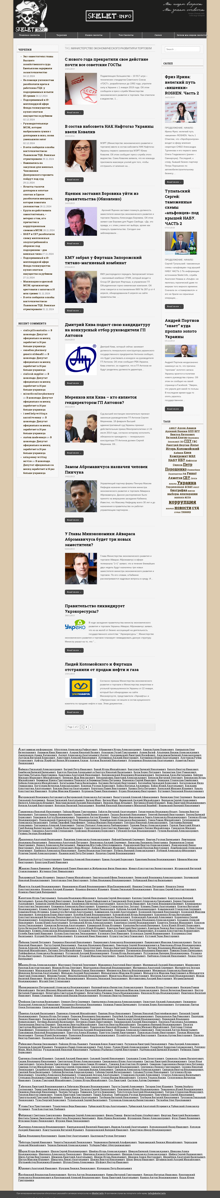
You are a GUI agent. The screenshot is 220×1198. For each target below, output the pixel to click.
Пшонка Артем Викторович (174, 1035)
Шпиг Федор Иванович (140, 1159)
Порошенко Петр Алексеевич (53, 1029)
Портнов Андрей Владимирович (92, 1029)
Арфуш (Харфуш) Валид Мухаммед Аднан (61, 760)
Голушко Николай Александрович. (146, 822)
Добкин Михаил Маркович (108, 847)
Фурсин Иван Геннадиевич (72, 1120)
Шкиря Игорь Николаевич (110, 1156)
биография (178, 490)
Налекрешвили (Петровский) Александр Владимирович (54, 987)
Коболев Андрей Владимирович (136, 909)
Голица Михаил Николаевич (105, 822)
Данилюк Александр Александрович (86, 839)
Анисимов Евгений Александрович (179, 755)
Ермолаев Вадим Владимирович (155, 859)
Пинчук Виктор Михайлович (117, 1024)
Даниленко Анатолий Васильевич (40, 839)
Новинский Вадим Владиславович (76, 995)
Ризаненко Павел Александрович (75, 1047)
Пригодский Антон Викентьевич (176, 1029)
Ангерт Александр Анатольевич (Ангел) (83, 755)
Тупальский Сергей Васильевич (87, 1100)
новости (182, 507)
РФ (184, 473)
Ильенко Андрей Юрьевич (57, 889)
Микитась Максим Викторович (129, 975)
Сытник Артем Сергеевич (143, 1080)
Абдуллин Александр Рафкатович (76, 749)
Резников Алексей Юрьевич (35, 1047)
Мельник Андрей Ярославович (80, 972)
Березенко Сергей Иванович (139, 780)
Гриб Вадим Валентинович (35, 828)
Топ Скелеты (126, 35)
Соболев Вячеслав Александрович (73, 1072)
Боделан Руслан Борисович (98, 785)
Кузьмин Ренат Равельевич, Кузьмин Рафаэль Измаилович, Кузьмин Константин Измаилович (139, 930)
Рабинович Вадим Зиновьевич (37, 1043)
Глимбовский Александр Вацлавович (123, 819)
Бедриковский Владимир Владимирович (128, 774)
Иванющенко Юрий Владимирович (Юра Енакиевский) (96, 886)
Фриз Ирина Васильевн (111, 1118)
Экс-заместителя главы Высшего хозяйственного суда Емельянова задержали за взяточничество (38, 64)
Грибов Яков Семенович (68, 828)
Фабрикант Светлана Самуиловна (40, 1115)
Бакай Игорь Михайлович (110, 769)
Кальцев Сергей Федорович (114, 898)
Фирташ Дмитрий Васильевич (180, 1115)
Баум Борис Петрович (147, 772)
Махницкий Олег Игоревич (52, 970)
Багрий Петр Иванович (78, 769)
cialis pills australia (35, 330)
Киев (187, 452)
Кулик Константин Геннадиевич (75, 933)
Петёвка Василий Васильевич (55, 1021)
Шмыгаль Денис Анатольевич (70, 1159)
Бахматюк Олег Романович (179, 772)
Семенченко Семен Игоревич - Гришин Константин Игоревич (109, 1064)
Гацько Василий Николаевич (128, 814)
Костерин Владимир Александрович (152, 919)
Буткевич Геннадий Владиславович (181, 791)
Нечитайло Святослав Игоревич (66, 992)
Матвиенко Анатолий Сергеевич (153, 967)
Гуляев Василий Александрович (178, 830)
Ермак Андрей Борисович (118, 859)
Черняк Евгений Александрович (67, 1145)
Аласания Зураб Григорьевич (119, 752)
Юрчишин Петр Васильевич (114, 1168)
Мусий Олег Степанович (54, 981)
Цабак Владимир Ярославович (37, 1135)
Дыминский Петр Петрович (76, 853)
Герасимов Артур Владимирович (54, 817)
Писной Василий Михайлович (69, 1027)
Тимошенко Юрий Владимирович (182, 1089)
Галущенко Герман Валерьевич (53, 814)
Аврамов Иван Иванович (52, 752)
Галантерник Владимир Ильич (157, 811)
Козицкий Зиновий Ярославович (159, 911)
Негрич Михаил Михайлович (55, 990)
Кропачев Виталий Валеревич (141, 925)
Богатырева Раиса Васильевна (78, 782)
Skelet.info (98, 1193)
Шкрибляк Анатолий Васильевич (184, 1156)
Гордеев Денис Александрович (149, 825)
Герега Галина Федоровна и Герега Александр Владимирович (149, 817)
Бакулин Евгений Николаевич (147, 769)
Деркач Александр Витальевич (55, 845)
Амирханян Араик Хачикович (37, 755)
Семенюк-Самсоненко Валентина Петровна (176, 1064)
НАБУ (172, 460)
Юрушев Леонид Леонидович (77, 1168)
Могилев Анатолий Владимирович (172, 975)
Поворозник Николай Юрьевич (109, 1027)
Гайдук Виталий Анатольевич (117, 811)
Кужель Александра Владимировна (54, 930)
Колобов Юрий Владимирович (92, 914)
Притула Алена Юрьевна (82, 1032)
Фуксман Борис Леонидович (36, 1120)
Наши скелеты (94, 35)
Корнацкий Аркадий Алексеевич (152, 917)
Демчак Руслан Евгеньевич (163, 839)
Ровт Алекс (104, 1047)
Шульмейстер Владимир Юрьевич (40, 1162)
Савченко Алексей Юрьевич (35, 1058)
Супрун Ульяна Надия (151, 1077)
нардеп (170, 508)
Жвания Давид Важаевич (34, 868)
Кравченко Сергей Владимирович (135, 922)
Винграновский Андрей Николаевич (79, 802)
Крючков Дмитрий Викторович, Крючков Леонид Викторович (146, 928)
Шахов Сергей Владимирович (69, 1151)
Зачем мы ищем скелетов (191, 35)
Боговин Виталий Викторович (117, 782)
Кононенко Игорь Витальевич (173, 914)
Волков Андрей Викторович (35, 805)
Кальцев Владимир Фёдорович (76, 898)
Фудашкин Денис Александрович (148, 1118)
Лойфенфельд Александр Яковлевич (41, 953)
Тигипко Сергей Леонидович (98, 1089)
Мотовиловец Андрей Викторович (150, 978)
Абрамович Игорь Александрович (120, 749)
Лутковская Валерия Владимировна (166, 953)
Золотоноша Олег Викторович (69, 880)
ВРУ (197, 431)
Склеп (158, 35)
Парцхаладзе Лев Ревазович (172, 1016)
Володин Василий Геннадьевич (74, 805)
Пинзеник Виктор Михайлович (77, 1024)
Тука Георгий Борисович (50, 1100)
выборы (173, 493)
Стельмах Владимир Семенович (38, 1077)
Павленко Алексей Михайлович (76, 1013)
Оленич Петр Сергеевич (75, 1001)
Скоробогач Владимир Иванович (55, 1069)
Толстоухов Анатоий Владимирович (140, 1091)
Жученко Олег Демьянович (56, 871)
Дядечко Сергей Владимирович (115, 853)
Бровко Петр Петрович (142, 788)
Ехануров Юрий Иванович (51, 862)
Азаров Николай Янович (84, 752)
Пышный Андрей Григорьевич (61, 1038)
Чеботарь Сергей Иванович (35, 1142)
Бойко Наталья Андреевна (132, 785)
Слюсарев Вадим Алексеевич (95, 1069)
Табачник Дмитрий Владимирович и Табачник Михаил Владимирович (64, 1086)
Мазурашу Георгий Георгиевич (77, 964)
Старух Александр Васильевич (181, 1074)
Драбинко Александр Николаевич (55, 850)
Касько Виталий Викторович (53, 901)
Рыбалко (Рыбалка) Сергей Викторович (113, 1049)
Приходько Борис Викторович (156, 1032)
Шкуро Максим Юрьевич (33, 1159)
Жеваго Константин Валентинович (151, 868)
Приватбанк (193, 469)
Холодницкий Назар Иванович (168, 1126)
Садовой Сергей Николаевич (107, 1058)
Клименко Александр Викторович (73, 906)
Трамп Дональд (103, 1094)
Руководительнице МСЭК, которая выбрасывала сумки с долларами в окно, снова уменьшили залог (38, 131)
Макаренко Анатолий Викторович (119, 964)
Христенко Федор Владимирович (151, 1129)
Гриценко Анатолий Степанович (52, 830)
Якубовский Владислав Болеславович (42, 1174)
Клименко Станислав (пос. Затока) (117, 906)
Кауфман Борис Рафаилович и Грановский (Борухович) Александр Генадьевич (122, 901)
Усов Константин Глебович (48, 1109)
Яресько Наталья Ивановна (160, 1174)
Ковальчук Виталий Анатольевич (71, 911)
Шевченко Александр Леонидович (60, 1154)
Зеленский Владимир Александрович (158, 877)
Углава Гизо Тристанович (34, 1106)
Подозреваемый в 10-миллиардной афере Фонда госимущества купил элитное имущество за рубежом (37, 107)
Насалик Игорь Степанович (161, 987)
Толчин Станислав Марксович (184, 1091)
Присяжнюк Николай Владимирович (41, 1032)
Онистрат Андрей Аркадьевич (162, 1001)
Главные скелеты (29, 35)
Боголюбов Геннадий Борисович (158, 782)
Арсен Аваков (186, 427)
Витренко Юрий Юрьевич (150, 802)
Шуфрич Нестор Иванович (112, 1162)
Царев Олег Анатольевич (73, 1135)
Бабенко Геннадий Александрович (40, 769)
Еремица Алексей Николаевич (82, 859)
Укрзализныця (175, 486)
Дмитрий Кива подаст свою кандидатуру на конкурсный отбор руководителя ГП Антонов (107, 330)
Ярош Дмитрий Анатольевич (120, 1177)
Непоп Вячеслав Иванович (176, 990)
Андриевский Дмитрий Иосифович (132, 755)
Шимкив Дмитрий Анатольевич (72, 1156)
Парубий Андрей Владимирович (133, 1016)
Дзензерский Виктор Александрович (146, 845)
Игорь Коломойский (182, 449)
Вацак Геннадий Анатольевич (66, 800)
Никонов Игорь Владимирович (160, 992)
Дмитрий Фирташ (177, 445)
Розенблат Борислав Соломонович (171, 1047)
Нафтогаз (191, 460)
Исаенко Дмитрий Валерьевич (37, 892)
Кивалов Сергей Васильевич (52, 903)
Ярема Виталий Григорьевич (124, 1174)
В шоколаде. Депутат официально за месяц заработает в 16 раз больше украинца (37, 338)
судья (177, 512)
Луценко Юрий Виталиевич (60, 955)
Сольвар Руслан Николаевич (151, 1072)
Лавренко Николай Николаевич (72, 942)
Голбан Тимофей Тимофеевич (67, 822)
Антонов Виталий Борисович (36, 757)
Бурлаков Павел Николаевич (99, 791)
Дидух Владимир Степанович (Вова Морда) (62, 847)
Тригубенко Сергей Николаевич (174, 1094)
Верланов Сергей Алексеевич (179, 800)
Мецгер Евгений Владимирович (88, 975)
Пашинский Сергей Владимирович (138, 1019)
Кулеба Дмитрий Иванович (35, 933)
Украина (186, 482)
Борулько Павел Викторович (109, 788)
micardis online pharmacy (38, 393)
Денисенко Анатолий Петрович (68, 842)
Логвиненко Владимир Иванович (147, 950)
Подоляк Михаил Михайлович (149, 1027)
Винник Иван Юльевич (117, 802)
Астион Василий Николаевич (108, 760)
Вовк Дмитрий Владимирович (186, 802)
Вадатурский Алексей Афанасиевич (136, 797)
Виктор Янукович (182, 434)
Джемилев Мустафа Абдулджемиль (99, 845)
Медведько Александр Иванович (173, 970)
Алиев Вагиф (147, 752)
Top (212, 1190)
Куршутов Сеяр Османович (126, 936)
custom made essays (34, 437)
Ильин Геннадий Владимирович (131, 889)
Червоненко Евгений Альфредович (115, 1142)
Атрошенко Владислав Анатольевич (151, 760)
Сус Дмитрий (117, 1080)
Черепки (61, 35)
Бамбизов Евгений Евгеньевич (37, 772)
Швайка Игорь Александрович (108, 1151)
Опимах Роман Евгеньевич (120, 1004)
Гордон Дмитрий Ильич (184, 825)
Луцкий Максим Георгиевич (97, 955)
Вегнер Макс (93, 800)
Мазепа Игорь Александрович (37, 964)
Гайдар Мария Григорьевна (80, 811)
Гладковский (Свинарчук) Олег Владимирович (68, 819)
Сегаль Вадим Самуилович (53, 1064)
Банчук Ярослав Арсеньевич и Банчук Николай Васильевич (94, 772)
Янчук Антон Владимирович (86, 1174)
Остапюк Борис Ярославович (156, 1004)
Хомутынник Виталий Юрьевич (63, 1129)
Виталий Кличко (176, 437)
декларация (189, 494)
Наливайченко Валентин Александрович (117, 987)
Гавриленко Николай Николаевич (39, 811)
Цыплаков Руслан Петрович (108, 1135)
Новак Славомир (42, 995)
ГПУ (187, 441)
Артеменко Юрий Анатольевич (159, 757)
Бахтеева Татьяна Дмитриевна (37, 774)
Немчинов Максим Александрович (137, 990)
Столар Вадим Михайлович (118, 1077)
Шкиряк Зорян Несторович (145, 1156)
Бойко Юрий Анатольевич (167, 785)
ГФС (194, 441)
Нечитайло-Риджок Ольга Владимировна (113, 992)
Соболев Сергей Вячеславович (113, 1072)
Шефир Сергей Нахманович (185, 1154)
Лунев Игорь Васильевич (126, 953)
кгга (188, 497)
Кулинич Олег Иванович (113, 933)
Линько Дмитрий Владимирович (124, 947)
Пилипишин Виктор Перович (37, 1024)
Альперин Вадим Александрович (178, 752)
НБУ (181, 460)
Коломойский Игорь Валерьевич (133, 914)
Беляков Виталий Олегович (165, 777)
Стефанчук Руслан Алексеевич (79, 1077)
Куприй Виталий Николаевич (53, 936)
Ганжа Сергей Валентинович (91, 814)
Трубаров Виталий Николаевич (119, 1097)
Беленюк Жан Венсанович (78, 777)
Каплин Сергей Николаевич (149, 898)
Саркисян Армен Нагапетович (184, 1058)
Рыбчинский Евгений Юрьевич (159, 1049)
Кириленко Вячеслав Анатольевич (93, 903)
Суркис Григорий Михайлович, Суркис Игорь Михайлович (69, 1080)
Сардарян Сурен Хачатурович (145, 1058)
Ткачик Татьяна (68, 1091)
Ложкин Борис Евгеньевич (186, 950)
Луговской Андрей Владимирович (87, 953)
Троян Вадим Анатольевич (81, 1097)
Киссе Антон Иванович (131, 903)
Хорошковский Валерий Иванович (106, 1129)
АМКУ (173, 428)
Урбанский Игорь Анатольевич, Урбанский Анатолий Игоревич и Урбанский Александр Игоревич (108, 1108)
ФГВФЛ (189, 486)
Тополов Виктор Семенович (35, 1094)
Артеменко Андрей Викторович (118, 757)
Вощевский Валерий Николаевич (179, 805)
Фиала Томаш (114, 1115)
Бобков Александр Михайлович (38, 782)
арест (196, 487)
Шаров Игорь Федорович (33, 1151)
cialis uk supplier (33, 373)
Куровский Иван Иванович (91, 936)
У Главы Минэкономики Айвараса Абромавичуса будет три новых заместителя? (100, 539)
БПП (191, 431)
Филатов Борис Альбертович (142, 1115)
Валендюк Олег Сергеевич (176, 797)
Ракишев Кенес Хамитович (106, 1043)
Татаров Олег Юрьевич (159, 1086)
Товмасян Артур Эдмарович (98, 1091)
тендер (186, 511)
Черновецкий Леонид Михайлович (160, 1142)
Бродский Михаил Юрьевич (175, 788)
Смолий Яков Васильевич (34, 1072)
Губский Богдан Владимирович (136, 830)
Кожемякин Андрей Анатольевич (116, 911)
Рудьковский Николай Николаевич (65, 1049)
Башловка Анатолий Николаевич (79, 774)
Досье (194, 445)
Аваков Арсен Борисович (158, 749)
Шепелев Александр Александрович (144, 1154)
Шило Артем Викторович (34, 1156)
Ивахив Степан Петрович (148, 886)
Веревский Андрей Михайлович (139, 800)
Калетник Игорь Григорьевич (37, 898)
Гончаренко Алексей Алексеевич (54, 825)
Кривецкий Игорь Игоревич (104, 925)
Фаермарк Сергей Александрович (83, 1115)
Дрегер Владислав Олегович (95, 850)
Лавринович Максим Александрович (168, 942)
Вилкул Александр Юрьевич (36, 802)
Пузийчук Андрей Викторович (136, 1035)
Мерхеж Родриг (57, 975)
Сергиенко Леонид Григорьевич (160, 1066)
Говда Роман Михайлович (164, 819)
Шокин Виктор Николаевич (107, 1159)
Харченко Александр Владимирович (41, 1126)
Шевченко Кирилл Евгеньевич (101, 1154)
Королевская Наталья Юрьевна (58, 919)
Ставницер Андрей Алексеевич (140, 1074)
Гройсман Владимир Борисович (95, 830)
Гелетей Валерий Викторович (166, 814)
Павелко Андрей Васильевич (36, 1013)
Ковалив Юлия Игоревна (33, 911)
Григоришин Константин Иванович (107, 828)
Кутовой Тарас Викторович (162, 936)
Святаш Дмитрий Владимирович (165, 1061)
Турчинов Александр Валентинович (132, 1100)
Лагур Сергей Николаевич (60, 945)
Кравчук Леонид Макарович (175, 922)
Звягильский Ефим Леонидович (113, 877)
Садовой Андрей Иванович (71, 1058)
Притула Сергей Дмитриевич (117, 1032)
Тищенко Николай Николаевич (37, 1091)
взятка (191, 490)
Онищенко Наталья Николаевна (82, 1004)
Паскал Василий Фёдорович (97, 1019)
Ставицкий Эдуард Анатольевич (98, 1074)
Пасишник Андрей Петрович (60, 1019)
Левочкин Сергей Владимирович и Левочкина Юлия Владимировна (158, 945)
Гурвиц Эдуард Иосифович (35, 833)
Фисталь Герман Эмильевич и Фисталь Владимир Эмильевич (57, 1118)
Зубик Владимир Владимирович (110, 880)
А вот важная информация (35, 749)
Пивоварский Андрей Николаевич (135, 1021)
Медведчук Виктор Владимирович (129, 970)
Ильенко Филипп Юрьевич (92, 889)
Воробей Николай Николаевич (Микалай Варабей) (126, 805)
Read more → (74, 112)
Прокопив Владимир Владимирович (92, 1035)
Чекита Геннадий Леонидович (72, 1142)
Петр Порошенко (178, 466)
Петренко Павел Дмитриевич (94, 1021)
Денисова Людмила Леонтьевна (148, 842)
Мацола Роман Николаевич (88, 970)
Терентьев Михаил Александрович (56, 1089)
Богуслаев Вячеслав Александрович (57, 785)
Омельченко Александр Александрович (116, 1001)
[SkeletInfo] (110, 16)
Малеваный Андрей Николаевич (163, 964)
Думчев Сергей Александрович (37, 853)
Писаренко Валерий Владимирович (159, 1024)
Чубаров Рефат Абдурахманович (110, 1145)
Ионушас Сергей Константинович (174, 889)
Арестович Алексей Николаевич (77, 757)
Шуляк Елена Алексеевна (78, 1162)
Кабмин (178, 452)
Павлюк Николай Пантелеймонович (155, 1013)
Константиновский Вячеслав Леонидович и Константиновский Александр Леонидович (74, 917)
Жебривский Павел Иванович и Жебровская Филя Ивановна (89, 868)
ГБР (182, 441)
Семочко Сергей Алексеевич (72, 1066)
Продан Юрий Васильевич (50, 1035)
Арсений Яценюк (176, 431)
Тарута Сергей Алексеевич (127, 1086)
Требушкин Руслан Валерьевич (133, 1094)
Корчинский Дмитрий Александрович (103, 919)
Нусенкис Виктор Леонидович (118, 995)
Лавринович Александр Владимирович (118, 942)
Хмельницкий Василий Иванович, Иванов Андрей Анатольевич (107, 1126)
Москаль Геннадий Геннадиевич (107, 978)
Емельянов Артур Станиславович (40, 859)
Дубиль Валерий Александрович (134, 850)
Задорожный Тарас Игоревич (36, 877)
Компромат (179, 456)
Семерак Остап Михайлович (36, 1066)
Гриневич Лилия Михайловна (150, 828)
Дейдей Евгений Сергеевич (128, 839)
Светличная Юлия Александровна (79, 1061)
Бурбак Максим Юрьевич (64, 791)
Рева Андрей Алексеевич (183, 1043)
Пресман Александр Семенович (134, 1029)
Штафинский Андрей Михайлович (178, 1159)
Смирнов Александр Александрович (138, 1069)
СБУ (186, 477)
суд (195, 507)
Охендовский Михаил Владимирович (66, 1007)
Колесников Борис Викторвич (53, 914)
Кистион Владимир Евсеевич (165, 903)
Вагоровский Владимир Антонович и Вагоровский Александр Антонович (65, 797)
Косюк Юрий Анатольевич (51, 922)
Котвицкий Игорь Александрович (91, 922)
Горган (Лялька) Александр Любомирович (102, 825)
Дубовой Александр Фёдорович (176, 850)
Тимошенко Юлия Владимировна (138, 1089)
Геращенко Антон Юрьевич (93, 817)
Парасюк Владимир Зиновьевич (91, 1016)
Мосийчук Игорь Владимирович (64, 978)
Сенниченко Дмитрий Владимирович (115, 1066)
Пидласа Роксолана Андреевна (177, 1021)
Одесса (177, 464)
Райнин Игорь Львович (73, 1043)
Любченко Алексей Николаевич (166, 955)
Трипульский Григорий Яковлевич (40, 1097)
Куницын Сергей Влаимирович (150, 933)
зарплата (179, 497)
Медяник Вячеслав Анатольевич (39, 972)
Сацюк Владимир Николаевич (37, 1061)
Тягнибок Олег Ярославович (173, 1100)
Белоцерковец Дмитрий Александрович (121, 777)
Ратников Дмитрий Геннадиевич (145, 1043)
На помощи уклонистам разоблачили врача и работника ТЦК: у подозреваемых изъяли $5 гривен (38, 88)
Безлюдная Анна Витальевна (173, 774)
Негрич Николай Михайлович (94, 990)
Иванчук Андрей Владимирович (39, 886)
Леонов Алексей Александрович (38, 947)
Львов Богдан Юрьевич (131, 955)
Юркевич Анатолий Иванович (37, 1168)
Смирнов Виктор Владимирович (182, 1069)
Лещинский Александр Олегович (81, 947)
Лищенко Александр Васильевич (104, 950)
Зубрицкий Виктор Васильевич (153, 880)
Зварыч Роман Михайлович (73, 877)
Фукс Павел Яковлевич (186, 1118)
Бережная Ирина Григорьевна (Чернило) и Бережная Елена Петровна (78, 780)
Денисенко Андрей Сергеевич (108, 842)
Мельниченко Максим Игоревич (121, 972)
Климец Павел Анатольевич (158, 906)
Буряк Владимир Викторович (138, 791)
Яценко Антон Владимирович (159, 1177)
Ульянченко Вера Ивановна (70, 1106)
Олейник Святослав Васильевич (39, 1001)
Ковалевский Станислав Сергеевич (179, 909)
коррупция (182, 502)
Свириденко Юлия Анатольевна (122, 1061)
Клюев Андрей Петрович (54, 909)
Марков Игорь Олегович (67, 967)
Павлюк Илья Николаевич (114, 1013)
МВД (192, 456)
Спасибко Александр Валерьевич (55, 1074)
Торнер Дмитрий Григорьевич (73, 1094)
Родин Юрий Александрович (131, 1047)
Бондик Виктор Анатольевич (71, 788)
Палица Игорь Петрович (54, 1016)
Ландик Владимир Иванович (96, 945)
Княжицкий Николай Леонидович (93, 909)
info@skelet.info (157, 1193)
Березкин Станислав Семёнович (178, 780)
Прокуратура (175, 474)
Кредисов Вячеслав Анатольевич (65, 925)
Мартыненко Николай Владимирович (107, 967)
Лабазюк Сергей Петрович (34, 942)
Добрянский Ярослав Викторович (148, 847)
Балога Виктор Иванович (182, 769)
